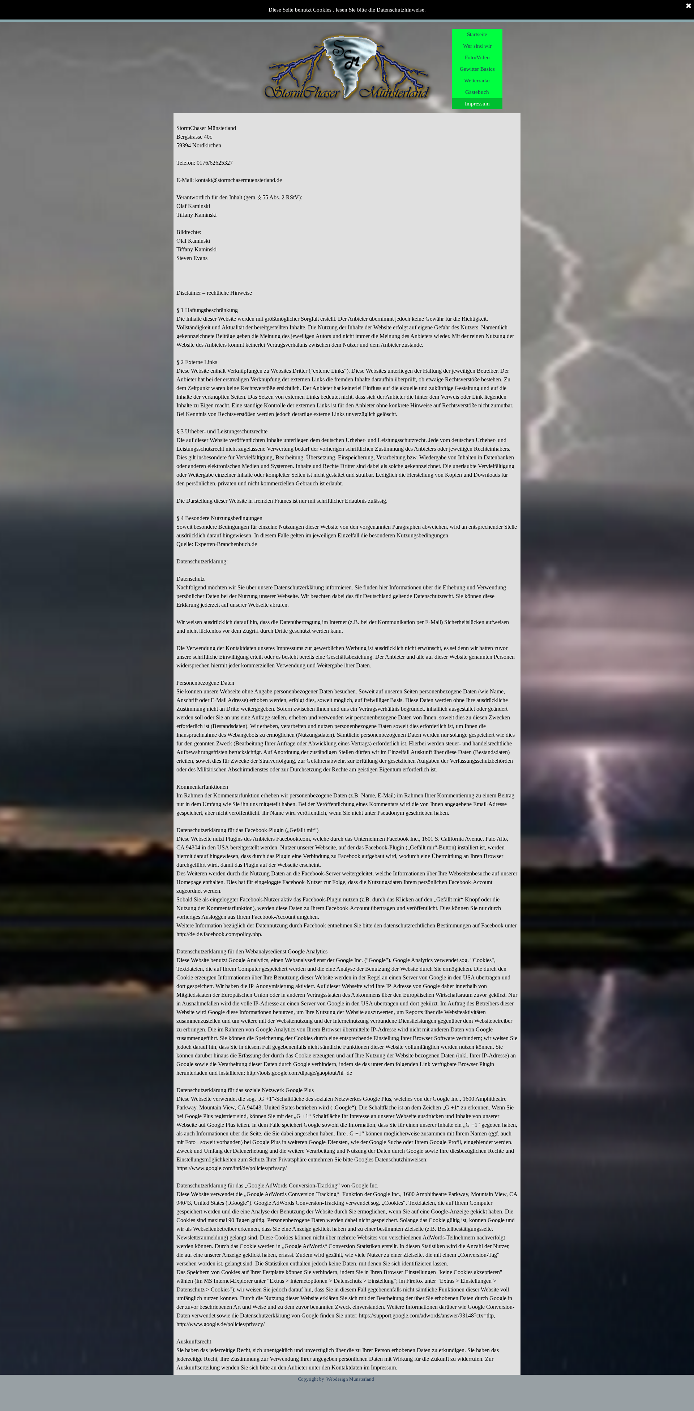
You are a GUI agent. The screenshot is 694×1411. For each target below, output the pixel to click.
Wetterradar (477, 80)
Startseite (477, 34)
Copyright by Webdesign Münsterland (336, 1379)
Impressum (477, 104)
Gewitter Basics (477, 69)
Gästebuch (477, 92)
